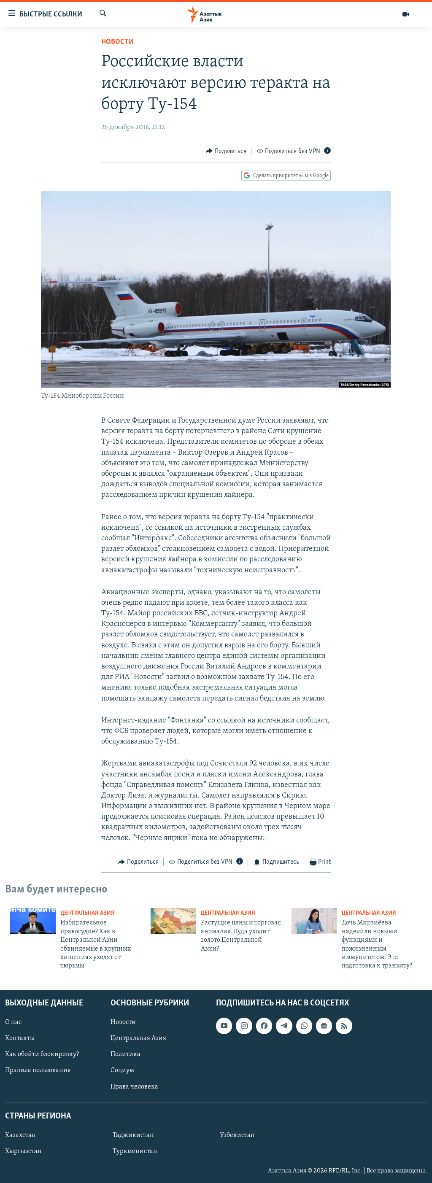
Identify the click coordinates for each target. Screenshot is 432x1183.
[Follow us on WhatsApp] (304, 1026)
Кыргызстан (23, 1151)
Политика (125, 1054)
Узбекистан (237, 1135)
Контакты (20, 1038)
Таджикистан (133, 1135)
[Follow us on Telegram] (284, 1026)
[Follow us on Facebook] (264, 1026)
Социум (122, 1070)
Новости (117, 42)
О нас (13, 1022)
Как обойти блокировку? (42, 1054)
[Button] (226, 151)
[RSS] (344, 1026)
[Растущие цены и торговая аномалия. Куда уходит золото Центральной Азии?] (173, 921)
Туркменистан (135, 1151)
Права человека (134, 1086)
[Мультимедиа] (405, 14)
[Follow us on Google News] (324, 1026)
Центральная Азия (87, 913)
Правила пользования (38, 1070)
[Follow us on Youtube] (224, 1026)
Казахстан (20, 1135)
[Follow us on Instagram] (244, 1026)
